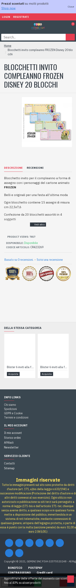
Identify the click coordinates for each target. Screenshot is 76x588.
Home (7, 46)
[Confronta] (31, 374)
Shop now (8, 8)
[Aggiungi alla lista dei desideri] (26, 374)
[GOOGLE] (29, 543)
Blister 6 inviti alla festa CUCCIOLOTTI (20, 367)
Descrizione (13, 168)
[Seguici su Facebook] (9, 543)
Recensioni (35, 168)
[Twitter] (19, 543)
